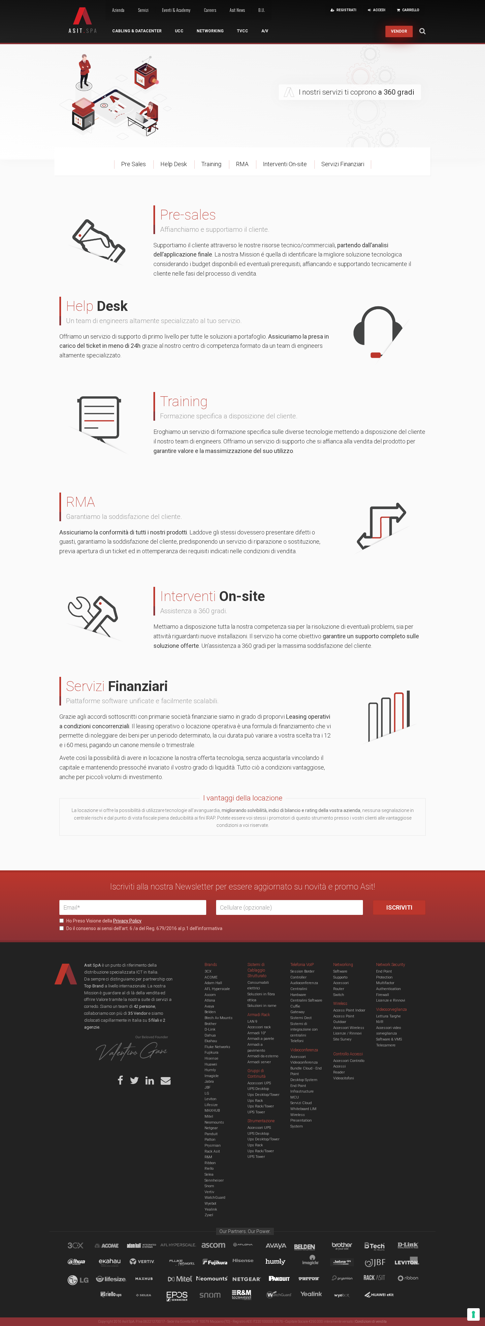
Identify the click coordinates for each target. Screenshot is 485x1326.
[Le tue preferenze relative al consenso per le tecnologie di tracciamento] (473, 1314)
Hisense (211, 1058)
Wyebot (210, 1203)
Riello (209, 1168)
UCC (179, 31)
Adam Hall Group (148, 1246)
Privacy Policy (127, 920)
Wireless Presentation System (301, 1121)
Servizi (143, 10)
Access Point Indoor (349, 1010)
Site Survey (342, 1039)
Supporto (340, 977)
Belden (210, 1012)
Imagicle (212, 1076)
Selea (209, 1174)
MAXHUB (212, 1110)
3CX (208, 971)
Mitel (209, 1116)
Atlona (210, 1000)
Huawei (211, 1064)
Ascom (210, 995)
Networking (210, 31)
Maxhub (148, 1279)
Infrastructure (302, 1091)
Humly (210, 1070)
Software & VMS (389, 1039)
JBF (207, 1087)
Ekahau (211, 1041)
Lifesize (211, 1105)
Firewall (382, 995)
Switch (338, 995)
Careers (210, 10)
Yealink (211, 1209)
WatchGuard (215, 1197)
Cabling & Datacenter (137, 31)
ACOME (211, 977)
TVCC (242, 31)
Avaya (209, 1006)
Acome (115, 1246)
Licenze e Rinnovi (390, 1000)
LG (207, 1093)
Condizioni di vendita (371, 1321)
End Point (298, 1086)
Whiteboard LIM (303, 1109)
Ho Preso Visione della (103, 920)
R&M (208, 1157)
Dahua (210, 1035)
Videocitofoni (343, 1078)
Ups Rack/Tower (260, 1106)
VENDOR (399, 31)
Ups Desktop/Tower (263, 1095)
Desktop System (303, 1080)
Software (340, 971)
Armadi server (259, 1062)
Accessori (341, 983)
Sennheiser (214, 1180)
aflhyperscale (181, 1246)
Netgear (211, 1128)
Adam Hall (213, 983)
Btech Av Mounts (219, 1018)
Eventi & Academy (176, 10)
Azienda (118, 10)
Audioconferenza (304, 983)
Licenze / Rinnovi (347, 1033)
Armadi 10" (256, 1033)
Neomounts (214, 1122)
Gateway (297, 1012)
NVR (379, 1022)
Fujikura (211, 1052)
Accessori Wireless (348, 1028)
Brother (210, 1024)
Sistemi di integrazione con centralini (304, 1030)
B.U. (261, 10)
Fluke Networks (217, 1047)
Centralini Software (306, 1000)
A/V (264, 31)
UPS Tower (256, 1112)
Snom (209, 1186)
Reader (339, 1072)
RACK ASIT (379, 1279)
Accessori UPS (259, 1083)
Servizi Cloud (301, 1103)
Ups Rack (255, 1101)
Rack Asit (212, 1151)
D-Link (210, 1029)
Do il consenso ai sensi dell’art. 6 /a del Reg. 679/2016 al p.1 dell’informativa (143, 928)
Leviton (210, 1099)
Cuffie (295, 1006)
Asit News (237, 10)
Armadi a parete (260, 1039)
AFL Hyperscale (217, 989)
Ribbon (210, 1163)
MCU (294, 1097)
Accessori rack (259, 1027)
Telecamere (386, 1045)
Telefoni (297, 1041)
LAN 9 (252, 1021)
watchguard (280, 1296)
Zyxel (209, 1215)
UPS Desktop (258, 1089)
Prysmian (213, 1145)
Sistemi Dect (301, 1018)
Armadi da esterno (262, 1056)
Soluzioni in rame (261, 1006)
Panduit (211, 1134)
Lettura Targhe (388, 1016)
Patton (210, 1139)
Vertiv (209, 1192)
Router (338, 989)
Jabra (209, 1081)
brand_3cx (82, 1246)
